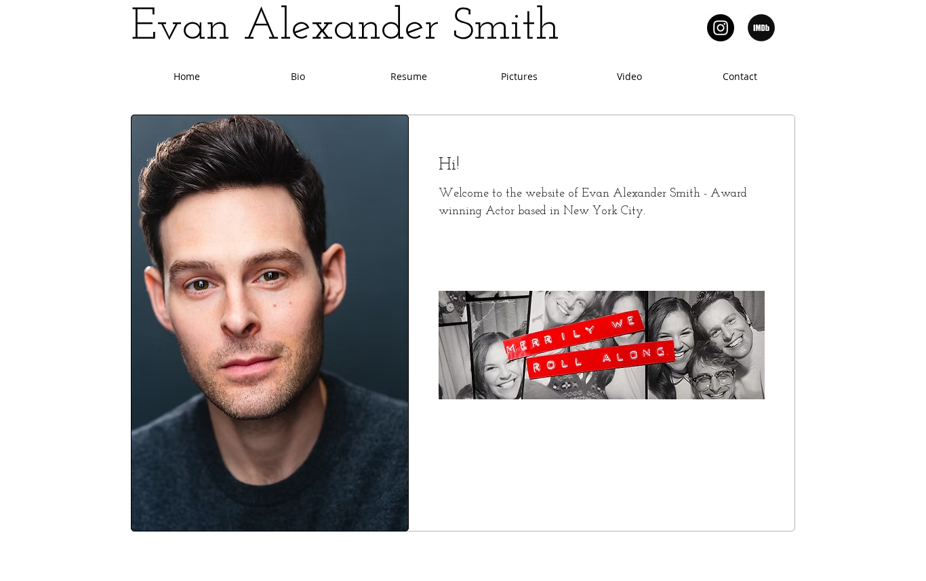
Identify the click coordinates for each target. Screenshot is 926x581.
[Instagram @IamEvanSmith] (720, 27)
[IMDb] (761, 27)
